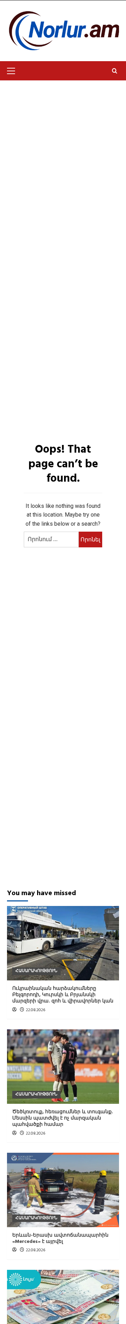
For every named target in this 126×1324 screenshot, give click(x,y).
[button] (14, 70)
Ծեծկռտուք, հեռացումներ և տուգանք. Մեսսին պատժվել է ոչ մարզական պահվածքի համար (62, 1118)
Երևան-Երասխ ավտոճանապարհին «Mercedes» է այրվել (60, 1238)
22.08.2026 (35, 1010)
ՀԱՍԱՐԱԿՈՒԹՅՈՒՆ (36, 970)
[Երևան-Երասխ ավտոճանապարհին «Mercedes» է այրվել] (63, 1190)
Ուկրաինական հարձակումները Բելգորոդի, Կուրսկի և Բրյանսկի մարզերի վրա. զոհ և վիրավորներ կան (62, 995)
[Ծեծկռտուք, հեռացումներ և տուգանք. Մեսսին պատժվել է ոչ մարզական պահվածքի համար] (63, 1066)
